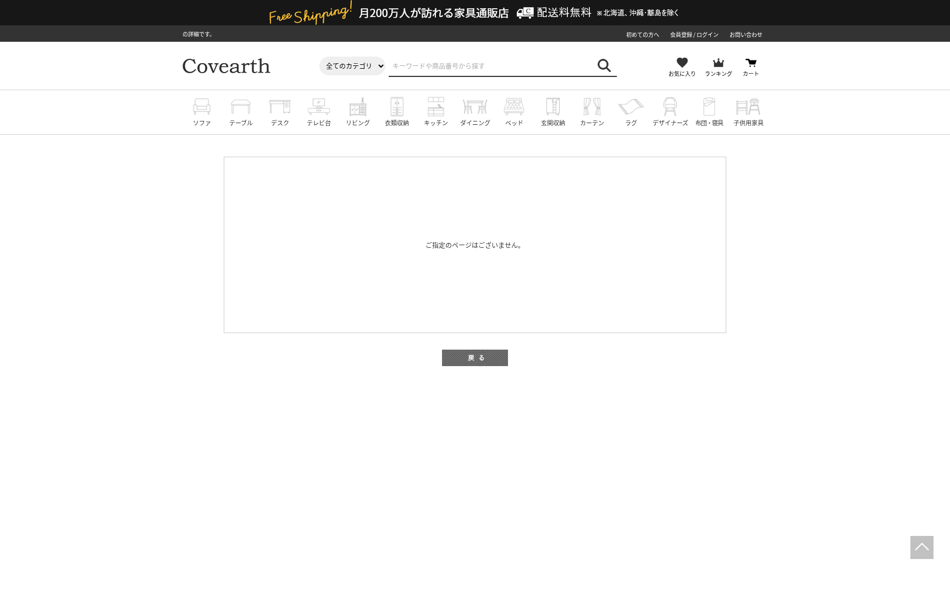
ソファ (202, 122)
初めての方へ (642, 34)
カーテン (592, 122)
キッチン (436, 122)
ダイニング (475, 122)
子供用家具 (748, 122)
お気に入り (682, 73)
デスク (280, 122)
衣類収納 (397, 122)
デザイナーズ (670, 122)
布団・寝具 (709, 122)
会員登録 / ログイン (694, 34)
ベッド (514, 122)
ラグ (631, 122)
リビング (358, 122)
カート (751, 73)
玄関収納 (553, 122)
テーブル (241, 122)
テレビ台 (319, 122)
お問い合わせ (746, 34)
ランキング (718, 73)
